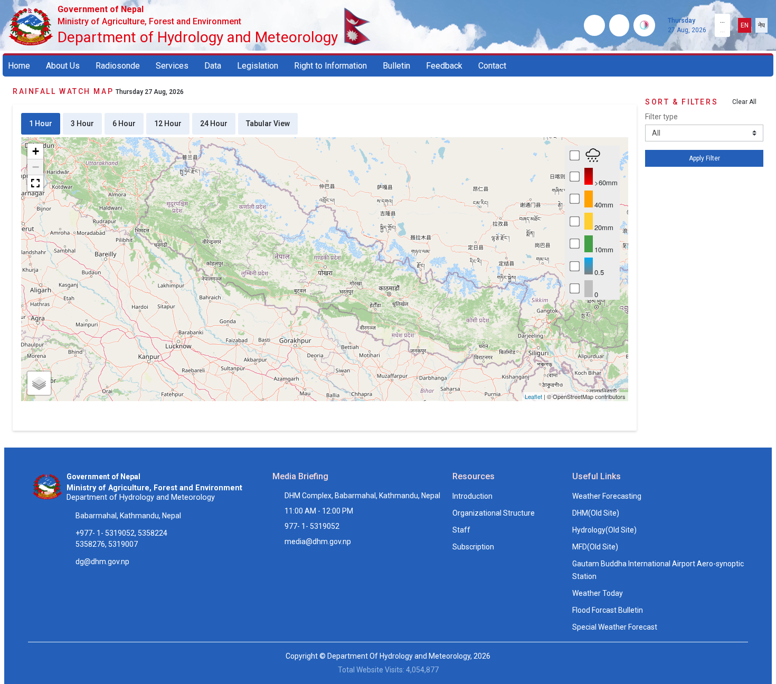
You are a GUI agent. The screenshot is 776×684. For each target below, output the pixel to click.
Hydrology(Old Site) (604, 530)
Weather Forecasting (606, 496)
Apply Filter (704, 158)
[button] (35, 183)
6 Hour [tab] (124, 123)
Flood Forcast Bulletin (607, 610)
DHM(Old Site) (595, 513)
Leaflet (533, 396)
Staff (461, 530)
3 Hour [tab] (82, 123)
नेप (761, 25)
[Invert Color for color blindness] (644, 25)
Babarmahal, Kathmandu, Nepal (128, 515)
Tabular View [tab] (268, 123)
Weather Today (597, 593)
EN (745, 25)
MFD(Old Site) (595, 547)
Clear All (744, 102)
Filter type (661, 116)
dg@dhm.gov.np (102, 561)
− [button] (35, 167)
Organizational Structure (493, 513)
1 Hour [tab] (40, 123)
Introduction (472, 496)
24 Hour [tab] (214, 123)
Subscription (473, 547)
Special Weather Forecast (614, 627)
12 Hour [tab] (168, 123)
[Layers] (39, 383)
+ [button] (35, 151)
